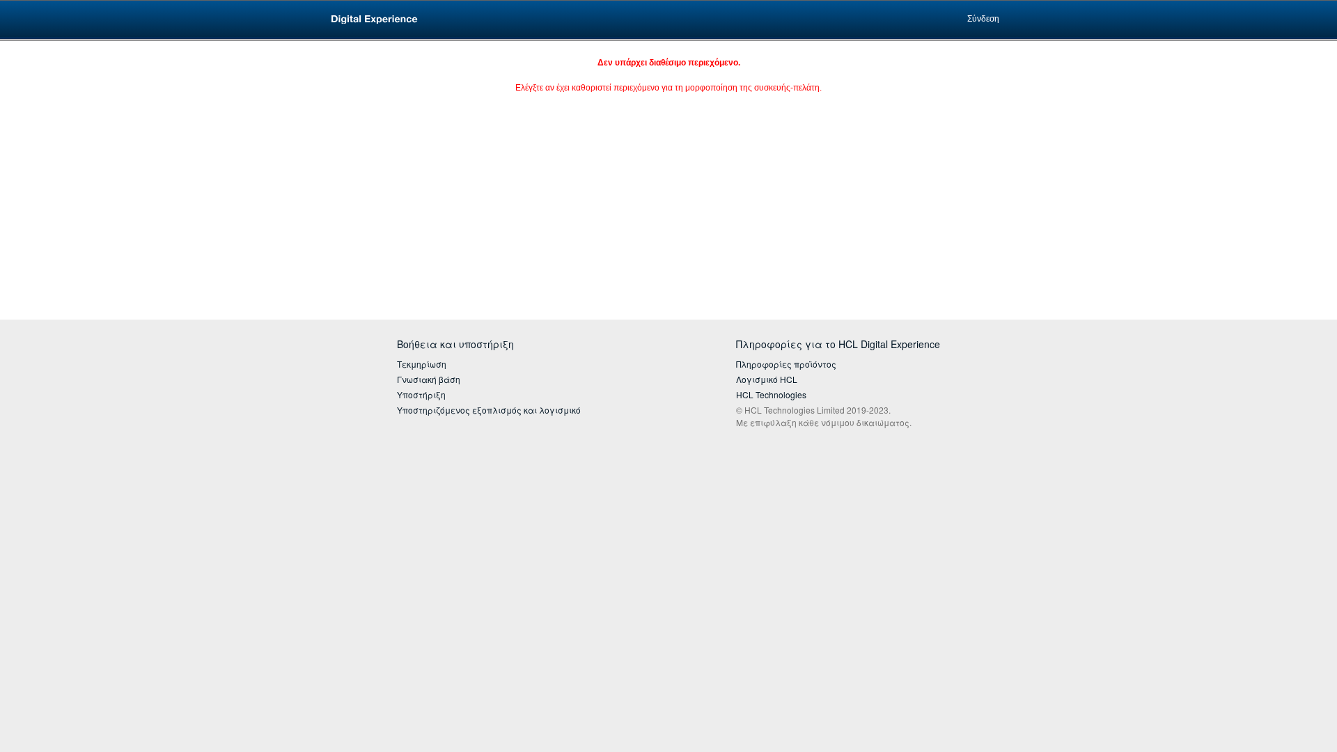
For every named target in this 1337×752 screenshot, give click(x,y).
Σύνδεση (983, 19)
